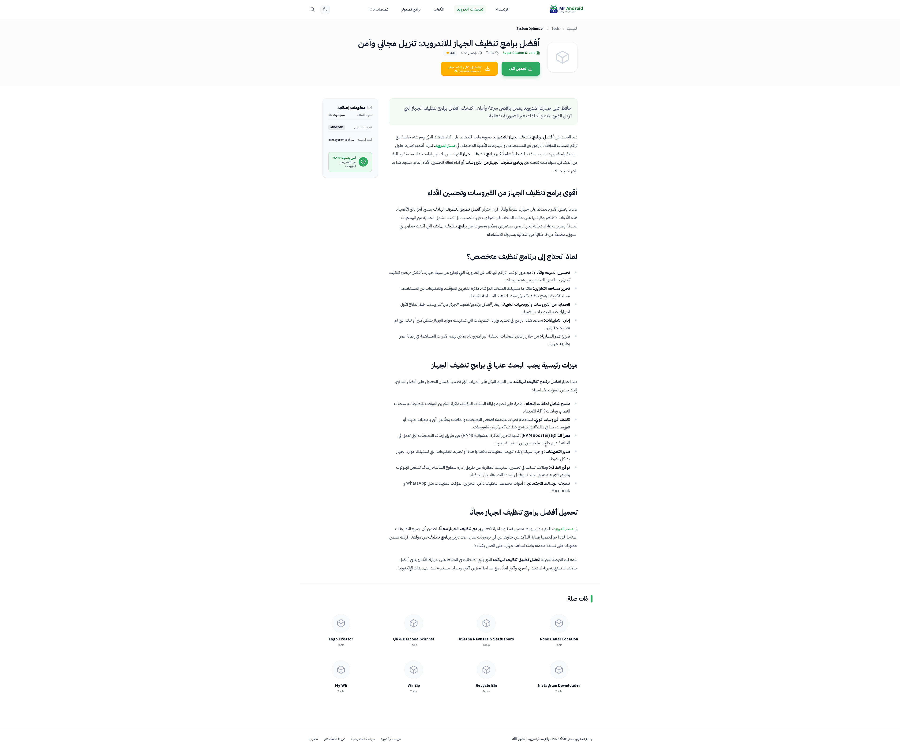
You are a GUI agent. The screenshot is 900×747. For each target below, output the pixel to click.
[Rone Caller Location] (559, 623)
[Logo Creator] (341, 623)
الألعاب (439, 9)
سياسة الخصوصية (363, 739)
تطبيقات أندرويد (470, 9)
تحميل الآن (517, 68)
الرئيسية (502, 9)
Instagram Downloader (559, 685)
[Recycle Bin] (486, 669)
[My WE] (341, 669)
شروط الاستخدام (334, 739)
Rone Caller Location (559, 639)
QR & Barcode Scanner (414, 639)
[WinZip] (413, 669)
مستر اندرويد (445, 145)
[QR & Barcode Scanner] (413, 623)
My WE (341, 685)
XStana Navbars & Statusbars (486, 639)
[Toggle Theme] (325, 9)
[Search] (312, 9)
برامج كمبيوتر (411, 9)
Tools (555, 28)
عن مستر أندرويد (391, 739)
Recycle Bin (486, 685)
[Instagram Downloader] (559, 669)
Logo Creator (341, 639)
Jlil (514, 738)
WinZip (414, 685)
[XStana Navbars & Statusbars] (486, 623)
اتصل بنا (313, 739)
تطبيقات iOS (378, 9)
